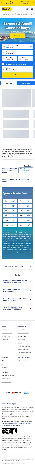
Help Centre (21, 329)
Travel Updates (6, 378)
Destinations (5, 14)
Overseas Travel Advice (8, 375)
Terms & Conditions (23, 333)
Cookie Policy (21, 339)
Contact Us (5, 339)
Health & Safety (6, 382)
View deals (17, 36)
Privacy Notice (6, 336)
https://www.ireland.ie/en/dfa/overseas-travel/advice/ (18, 423)
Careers (20, 343)
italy (13, 14)
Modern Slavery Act (23, 349)
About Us (4, 329)
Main (3, 360)
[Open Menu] (31, 8)
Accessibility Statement (24, 352)
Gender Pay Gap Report (24, 346)
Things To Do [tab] (26, 83)
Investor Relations (7, 333)
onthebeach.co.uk (23, 360)
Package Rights (22, 336)
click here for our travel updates (12, 425)
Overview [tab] (9, 83)
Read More (27, 166)
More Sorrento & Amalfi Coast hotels (25, 170)
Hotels (3, 364)
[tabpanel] (17, 200)
